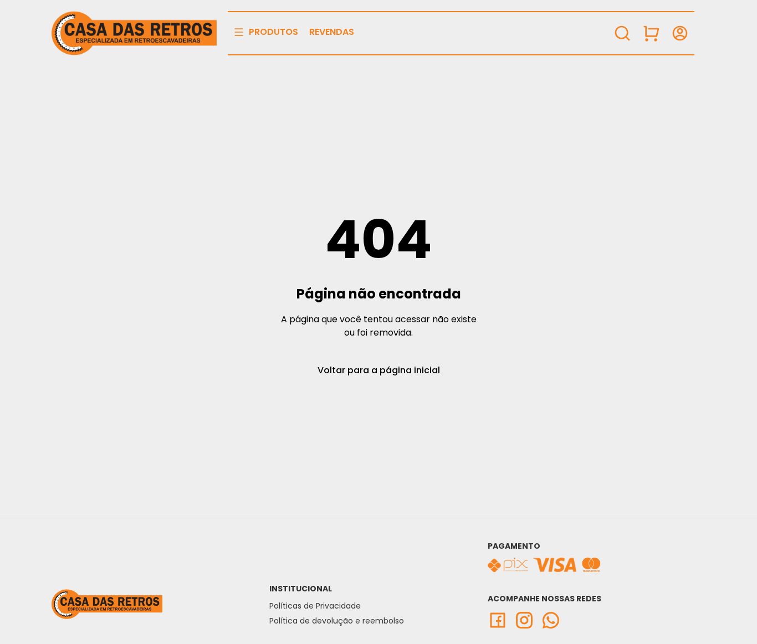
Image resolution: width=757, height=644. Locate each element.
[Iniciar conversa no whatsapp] (554, 620)
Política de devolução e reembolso (336, 620)
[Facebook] (501, 620)
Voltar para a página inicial (379, 370)
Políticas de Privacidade (315, 605)
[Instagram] (527, 620)
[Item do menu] (651, 33)
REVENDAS (331, 31)
